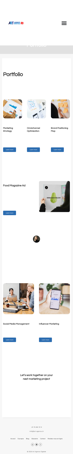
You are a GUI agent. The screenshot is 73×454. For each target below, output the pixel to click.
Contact (42, 439)
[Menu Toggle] (64, 23)
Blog (27, 439)
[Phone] (40, 444)
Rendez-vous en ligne (55, 439)
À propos (21, 439)
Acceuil (13, 439)
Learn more (9, 150)
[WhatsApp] (32, 444)
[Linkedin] (36, 444)
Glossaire (34, 439)
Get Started (36, 395)
